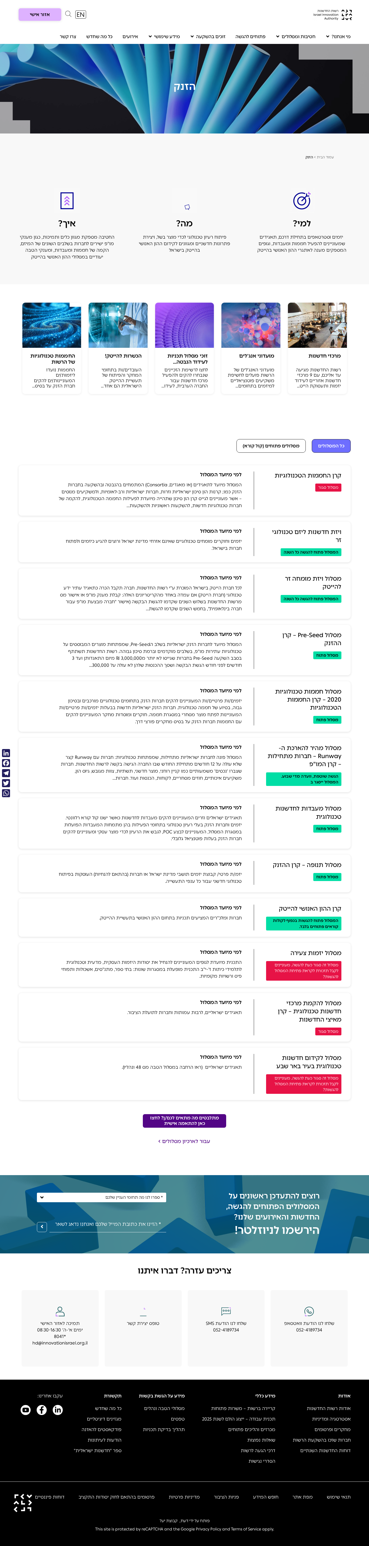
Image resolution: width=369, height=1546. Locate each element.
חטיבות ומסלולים (299, 36)
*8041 (60, 1336)
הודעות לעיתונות (104, 1440)
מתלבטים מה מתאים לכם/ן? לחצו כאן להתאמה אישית (184, 1120)
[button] (68, 15)
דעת (184, 1520)
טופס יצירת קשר (143, 1323)
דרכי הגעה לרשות (258, 1450)
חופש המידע (265, 1497)
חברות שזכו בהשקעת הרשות (322, 1440)
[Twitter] (6, 783)
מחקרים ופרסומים (333, 1429)
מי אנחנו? (341, 36)
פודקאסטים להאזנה (101, 1429)
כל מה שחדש (99, 36)
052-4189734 (309, 1330)
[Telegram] (6, 773)
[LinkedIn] (6, 753)
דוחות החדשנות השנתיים (325, 1450)
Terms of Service (246, 1529)
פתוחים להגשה (250, 36)
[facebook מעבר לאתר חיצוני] (42, 1411)
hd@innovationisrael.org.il (60, 1343)
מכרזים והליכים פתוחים (251, 1429)
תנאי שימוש (339, 1497)
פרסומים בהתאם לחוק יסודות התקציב (117, 1497)
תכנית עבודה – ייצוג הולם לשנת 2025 (238, 1419)
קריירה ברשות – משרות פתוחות (243, 1408)
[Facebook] (6, 763)
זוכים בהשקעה (210, 36)
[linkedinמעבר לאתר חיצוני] (58, 1411)
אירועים (130, 36)
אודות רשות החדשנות (329, 1408)
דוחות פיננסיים (50, 1497)
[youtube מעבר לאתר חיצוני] (26, 1411)
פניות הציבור (226, 1497)
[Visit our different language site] (80, 15)
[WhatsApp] (6, 793)
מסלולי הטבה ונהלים (164, 1408)
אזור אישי (40, 14)
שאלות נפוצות (261, 1440)
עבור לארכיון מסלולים (186, 1141)
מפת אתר (302, 1497)
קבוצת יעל (168, 1520)
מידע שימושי (167, 36)
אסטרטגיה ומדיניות (331, 1419)
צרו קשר (68, 36)
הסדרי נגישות (262, 1461)
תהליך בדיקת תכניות (164, 1429)
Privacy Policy (208, 1529)
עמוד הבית (325, 157)
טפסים (178, 1419)
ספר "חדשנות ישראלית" (97, 1450)
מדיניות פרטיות (184, 1497)
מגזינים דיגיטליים (104, 1419)
